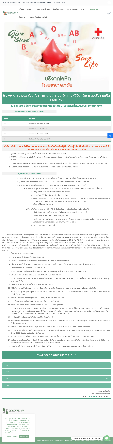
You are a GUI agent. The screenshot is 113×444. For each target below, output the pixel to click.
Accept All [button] (24, 437)
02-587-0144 (93, 396)
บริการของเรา (71, 9)
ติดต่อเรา (22, 17)
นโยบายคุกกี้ (9, 425)
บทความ (84, 9)
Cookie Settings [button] (12, 437)
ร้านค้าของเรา (58, 9)
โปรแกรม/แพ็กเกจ (43, 9)
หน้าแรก (22, 9)
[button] (56, 365)
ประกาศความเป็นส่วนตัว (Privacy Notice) (17, 425)
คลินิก (29, 9)
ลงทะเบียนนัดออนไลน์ (38, 17)
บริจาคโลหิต (94, 9)
